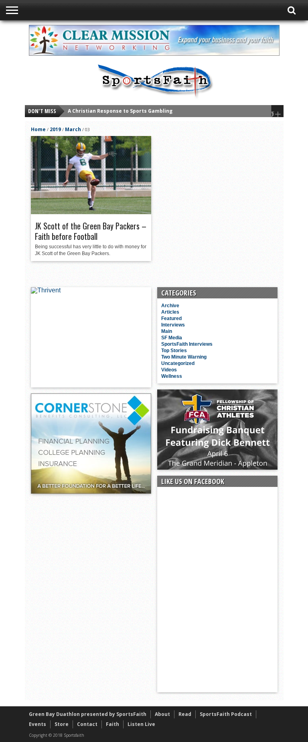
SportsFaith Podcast (226, 714)
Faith (112, 724)
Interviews (173, 325)
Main (166, 331)
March (73, 129)
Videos (169, 370)
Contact (87, 724)
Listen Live (141, 724)
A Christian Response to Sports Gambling (120, 110)
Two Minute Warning (184, 357)
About (162, 714)
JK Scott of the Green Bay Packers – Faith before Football (90, 231)
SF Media (171, 338)
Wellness (171, 376)
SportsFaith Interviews (187, 344)
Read (184, 714)
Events (37, 724)
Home (38, 129)
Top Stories (174, 350)
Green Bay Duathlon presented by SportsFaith (87, 714)
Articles (170, 312)
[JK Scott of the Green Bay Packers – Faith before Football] (91, 212)
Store (62, 724)
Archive (170, 305)
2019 (55, 129)
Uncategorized (178, 363)
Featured (171, 318)
